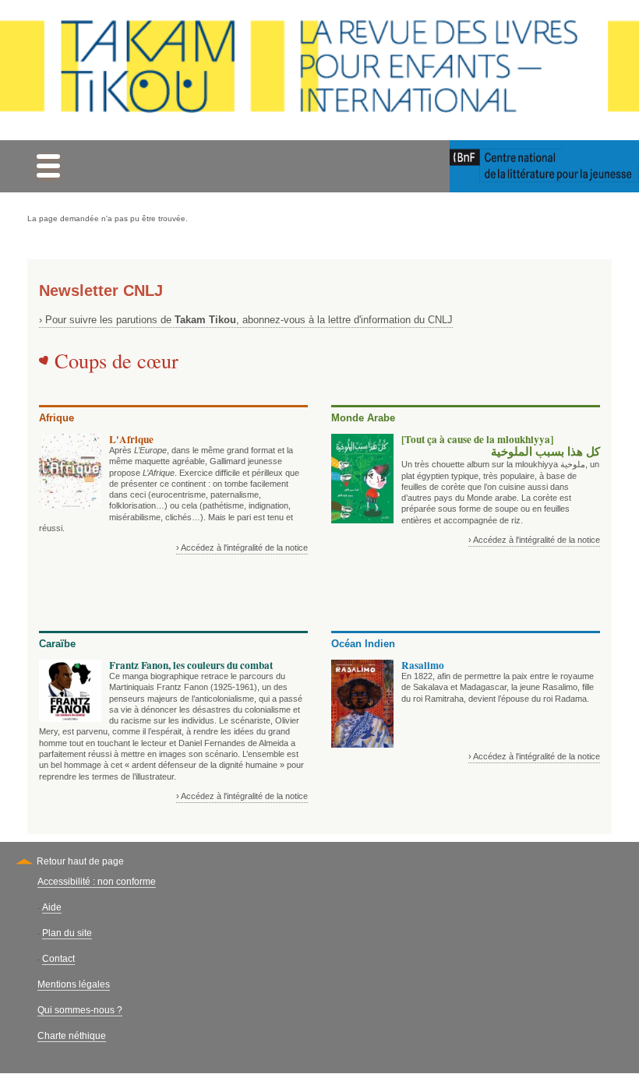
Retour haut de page (80, 861)
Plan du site (67, 933)
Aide (52, 907)
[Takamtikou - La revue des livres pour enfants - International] (319, 70)
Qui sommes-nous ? (79, 1010)
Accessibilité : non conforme (96, 881)
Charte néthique (71, 1035)
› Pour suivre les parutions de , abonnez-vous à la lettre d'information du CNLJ (246, 320)
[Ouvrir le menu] (48, 166)
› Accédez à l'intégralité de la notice (242, 547)
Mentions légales (73, 984)
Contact (58, 958)
